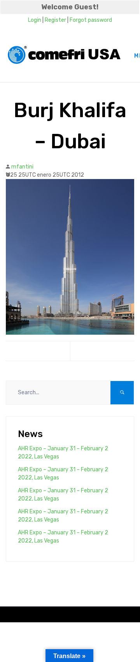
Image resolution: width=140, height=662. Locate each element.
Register (55, 20)
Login (34, 20)
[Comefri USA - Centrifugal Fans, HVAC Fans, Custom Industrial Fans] (64, 56)
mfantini (22, 166)
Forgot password (91, 20)
